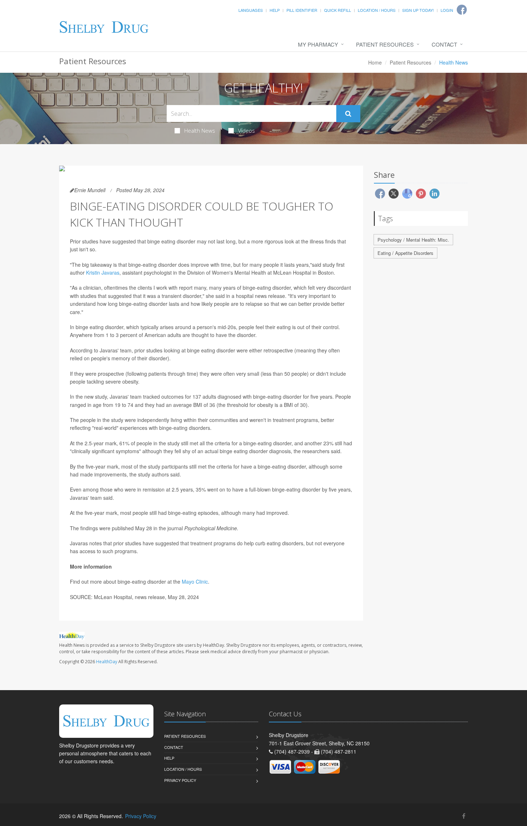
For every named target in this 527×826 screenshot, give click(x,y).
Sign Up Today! (418, 10)
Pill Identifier (301, 10)
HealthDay (106, 662)
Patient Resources (385, 44)
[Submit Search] (348, 113)
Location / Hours (376, 10)
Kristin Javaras (102, 272)
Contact (444, 44)
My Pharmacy (318, 44)
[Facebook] (463, 816)
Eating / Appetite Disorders (405, 253)
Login (447, 10)
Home (375, 62)
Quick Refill (337, 10)
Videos (246, 130)
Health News (199, 130)
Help (275, 10)
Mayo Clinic (195, 581)
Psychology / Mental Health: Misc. (413, 239)
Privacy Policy (180, 780)
